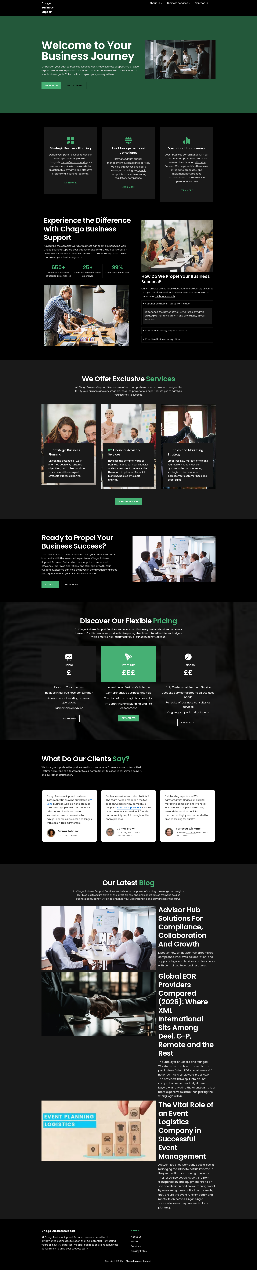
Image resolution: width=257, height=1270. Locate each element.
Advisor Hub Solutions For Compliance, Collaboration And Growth (182, 927)
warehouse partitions (129, 807)
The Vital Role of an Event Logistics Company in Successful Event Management (185, 1130)
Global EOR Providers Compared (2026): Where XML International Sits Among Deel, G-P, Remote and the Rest (186, 1015)
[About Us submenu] (161, 3)
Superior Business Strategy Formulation (168, 303)
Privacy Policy (139, 1251)
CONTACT (50, 584)
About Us (136, 1236)
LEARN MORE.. (70, 183)
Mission (135, 1241)
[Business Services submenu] (189, 3)
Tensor (191, 832)
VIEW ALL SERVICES (128, 501)
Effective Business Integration (162, 339)
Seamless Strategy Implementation (166, 330)
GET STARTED (75, 85)
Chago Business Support (47, 7)
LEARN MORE (51, 85)
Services (136, 1246)
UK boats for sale (165, 296)
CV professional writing (74, 162)
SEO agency (48, 573)
